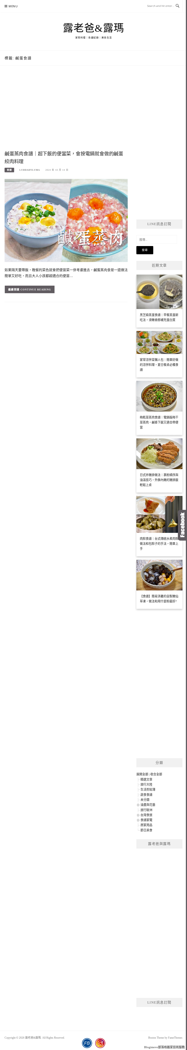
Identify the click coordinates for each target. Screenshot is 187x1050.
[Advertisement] (66, 113)
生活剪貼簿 (147, 789)
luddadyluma (29, 170)
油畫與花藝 (147, 804)
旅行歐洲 (146, 810)
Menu (13, 6)
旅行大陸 (146, 784)
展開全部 (142, 774)
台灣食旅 (146, 815)
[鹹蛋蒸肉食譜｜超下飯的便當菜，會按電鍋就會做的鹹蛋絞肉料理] (66, 220)
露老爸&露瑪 (93, 28)
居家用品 (146, 825)
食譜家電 (146, 820)
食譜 (9, 170)
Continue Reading (36, 289)
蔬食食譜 (146, 794)
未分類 (144, 799)
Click (182, 525)
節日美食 (146, 830)
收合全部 (156, 774)
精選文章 (146, 779)
